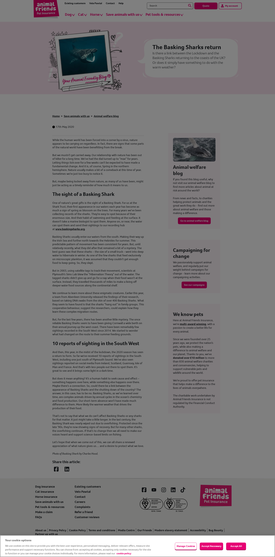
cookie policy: (124, 553)
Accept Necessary (211, 546)
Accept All (236, 546)
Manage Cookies (186, 546)
